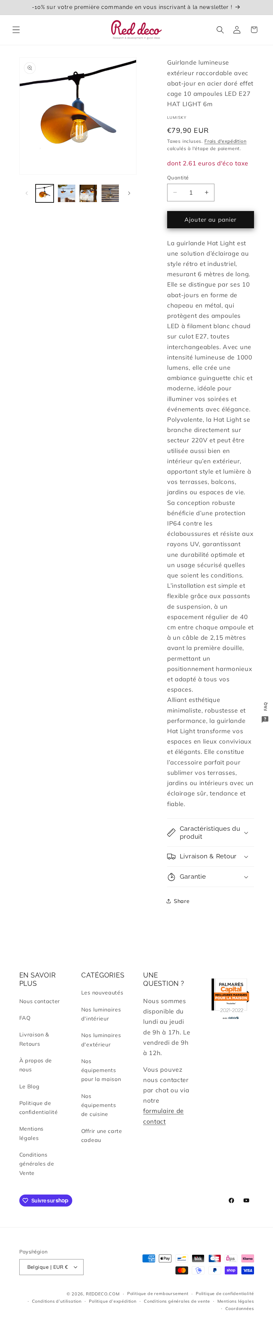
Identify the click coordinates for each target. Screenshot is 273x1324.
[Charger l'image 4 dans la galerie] (110, 193)
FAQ (25, 1017)
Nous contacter (39, 1001)
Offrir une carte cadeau (101, 1135)
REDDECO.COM (103, 1293)
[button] (16, 29)
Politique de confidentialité (38, 1107)
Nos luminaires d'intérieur (101, 1014)
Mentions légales (31, 1133)
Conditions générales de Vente (36, 1163)
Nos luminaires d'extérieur (101, 1039)
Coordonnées (239, 1308)
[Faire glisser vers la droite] (129, 193)
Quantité (178, 177)
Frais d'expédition (225, 141)
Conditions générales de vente (177, 1301)
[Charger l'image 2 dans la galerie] (67, 193)
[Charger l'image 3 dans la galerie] (88, 193)
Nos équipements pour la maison (101, 1070)
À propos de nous (35, 1065)
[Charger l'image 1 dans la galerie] (45, 193)
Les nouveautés (102, 992)
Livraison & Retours (34, 1039)
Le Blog (29, 1086)
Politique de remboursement (157, 1293)
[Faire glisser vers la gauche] (26, 193)
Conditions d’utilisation (57, 1301)
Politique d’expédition (112, 1301)
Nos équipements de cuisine (98, 1105)
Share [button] (181, 901)
